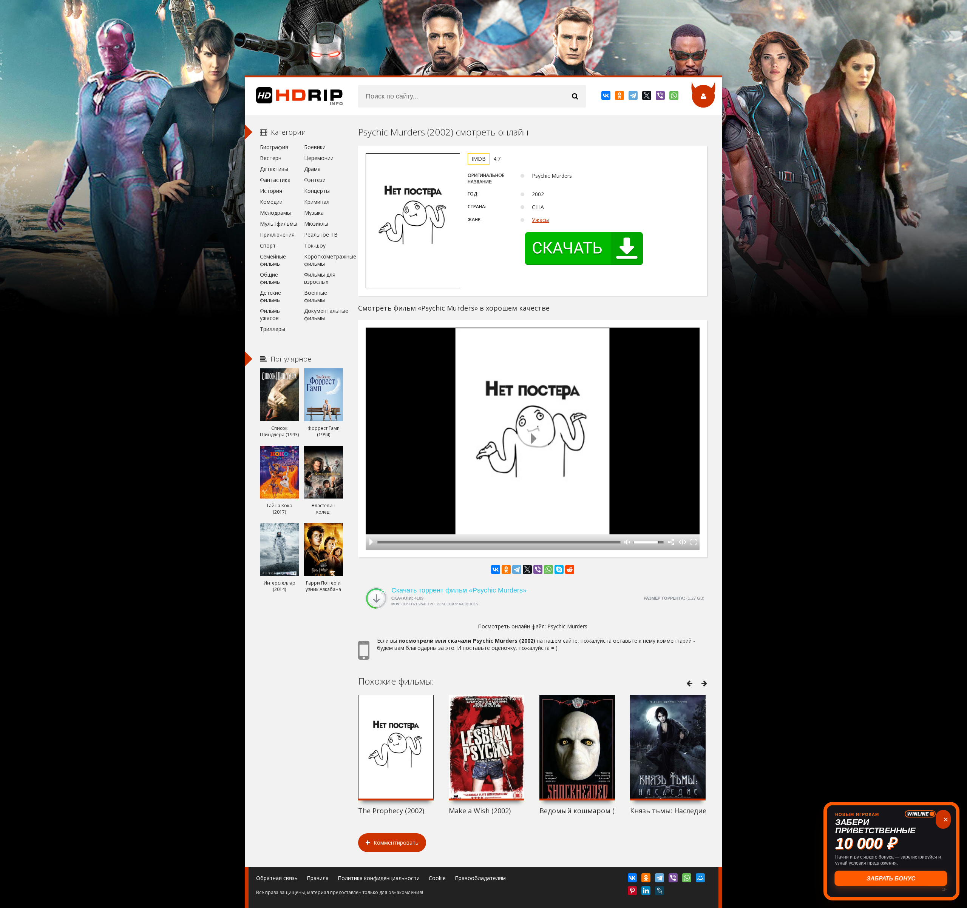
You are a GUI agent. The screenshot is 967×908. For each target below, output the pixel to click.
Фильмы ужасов (270, 314)
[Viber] (661, 97)
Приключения (277, 234)
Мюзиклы (316, 223)
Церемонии (319, 158)
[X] (647, 97)
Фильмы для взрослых (319, 278)
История (271, 190)
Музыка (314, 212)
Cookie (437, 878)
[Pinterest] (633, 892)
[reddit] (569, 569)
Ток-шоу (315, 245)
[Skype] (559, 569)
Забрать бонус (891, 878)
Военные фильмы (315, 296)
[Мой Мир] (701, 879)
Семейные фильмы (273, 260)
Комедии (271, 201)
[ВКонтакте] (606, 97)
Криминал (316, 201)
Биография (274, 147)
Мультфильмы (278, 223)
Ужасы (540, 219)
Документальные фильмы (323, 314)
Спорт (268, 245)
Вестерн (270, 158)
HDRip (294, 96)
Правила (318, 878)
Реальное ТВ (321, 234)
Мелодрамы (275, 212)
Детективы (274, 168)
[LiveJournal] (660, 892)
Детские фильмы (270, 296)
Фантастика (275, 179)
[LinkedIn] (646, 892)
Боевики (315, 147)
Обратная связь (277, 878)
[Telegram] (634, 97)
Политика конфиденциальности (379, 878)
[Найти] (575, 96)
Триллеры (272, 328)
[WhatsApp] (674, 97)
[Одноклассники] (620, 97)
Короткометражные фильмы (323, 260)
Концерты (317, 190)
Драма (312, 168)
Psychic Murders (567, 626)
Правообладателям (480, 878)
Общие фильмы (270, 278)
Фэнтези (315, 179)
